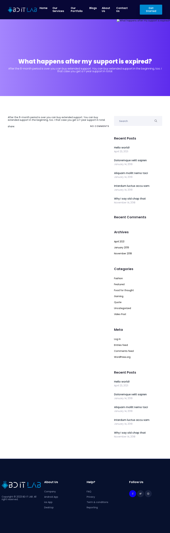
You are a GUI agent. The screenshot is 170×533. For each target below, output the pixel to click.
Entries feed (121, 345)
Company (50, 491)
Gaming (118, 296)
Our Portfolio (77, 10)
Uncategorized (122, 308)
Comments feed (124, 351)
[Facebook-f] (132, 493)
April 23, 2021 (121, 151)
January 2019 (121, 247)
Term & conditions (97, 502)
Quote (118, 302)
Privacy (91, 496)
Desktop (49, 507)
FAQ (89, 491)
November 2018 (123, 253)
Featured (119, 284)
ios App (48, 502)
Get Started (151, 9)
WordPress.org (122, 357)
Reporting (92, 507)
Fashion (118, 278)
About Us (106, 10)
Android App (51, 496)
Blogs (93, 8)
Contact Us (122, 10)
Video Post (120, 314)
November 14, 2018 (124, 202)
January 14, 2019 (123, 164)
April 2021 (119, 241)
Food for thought (124, 290)
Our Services (58, 10)
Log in (117, 339)
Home (43, 8)
